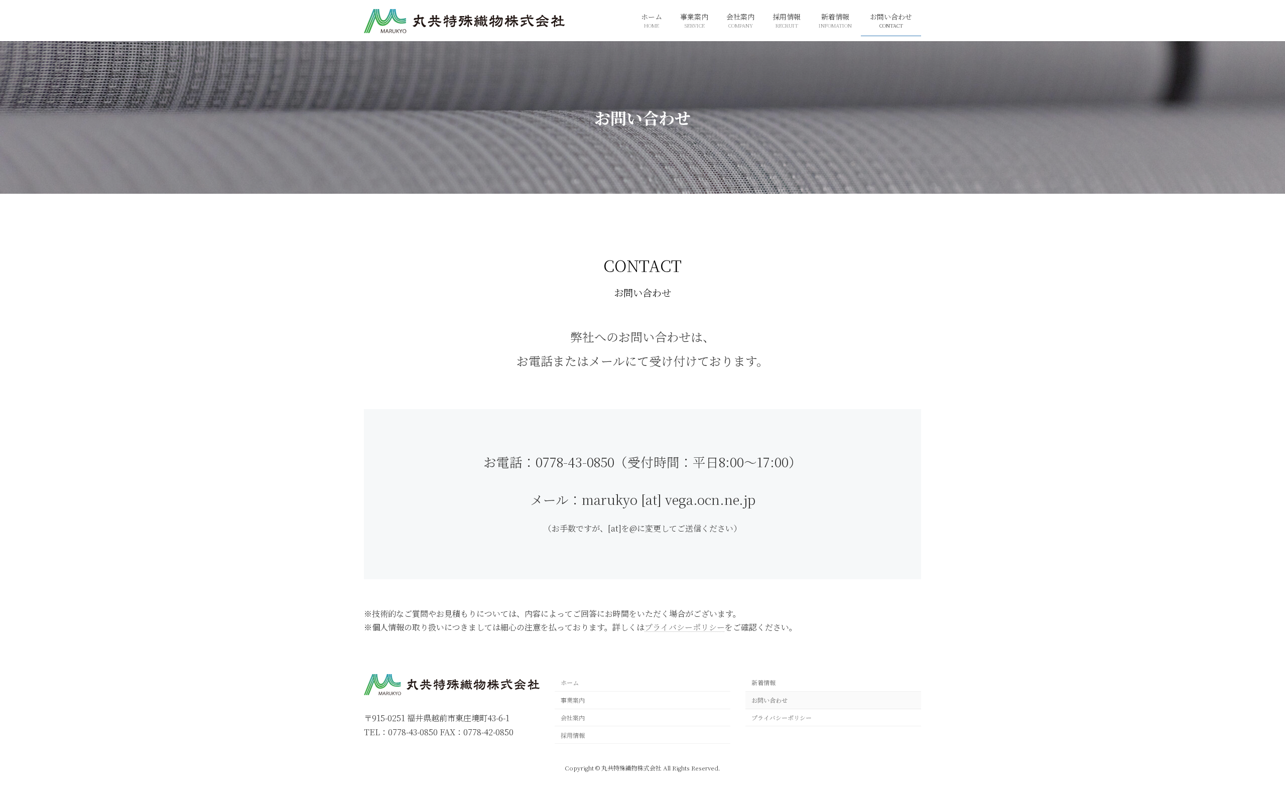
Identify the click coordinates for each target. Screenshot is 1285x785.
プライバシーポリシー (685, 627)
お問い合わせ (769, 700)
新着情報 (763, 683)
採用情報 (573, 735)
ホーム (570, 683)
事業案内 (573, 700)
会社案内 (573, 717)
